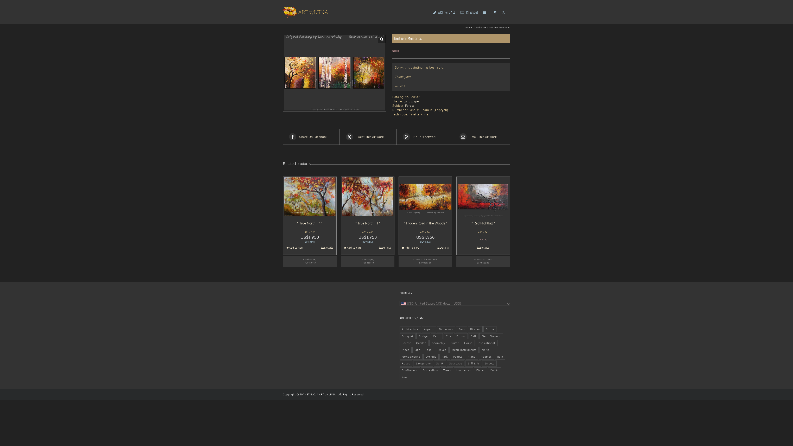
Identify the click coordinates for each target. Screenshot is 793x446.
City (448, 336)
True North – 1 (368, 223)
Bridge (423, 336)
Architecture (410, 329)
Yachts (494, 370)
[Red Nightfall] (483, 197)
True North (309, 262)
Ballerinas (446, 329)
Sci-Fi (440, 363)
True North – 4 (310, 223)
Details (328, 247)
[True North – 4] (309, 197)
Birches (475, 329)
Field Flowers (491, 336)
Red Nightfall (483, 223)
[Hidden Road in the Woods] (425, 197)
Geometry (438, 343)
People (458, 356)
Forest (409, 105)
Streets (489, 363)
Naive (486, 349)
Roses (406, 363)
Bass (461, 329)
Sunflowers (410, 370)
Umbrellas (463, 370)
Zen (404, 377)
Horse (468, 343)
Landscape (411, 101)
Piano (472, 356)
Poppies (486, 356)
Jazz (417, 349)
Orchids (431, 356)
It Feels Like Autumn (425, 259)
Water (480, 370)
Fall (473, 336)
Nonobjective (411, 356)
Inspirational (486, 343)
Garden (421, 343)
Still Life (473, 363)
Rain (500, 356)
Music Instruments (464, 349)
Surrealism (430, 370)
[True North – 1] (367, 197)
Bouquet (407, 336)
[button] (503, 12)
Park (445, 356)
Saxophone (423, 363)
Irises (405, 349)
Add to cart (296, 247)
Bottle (490, 329)
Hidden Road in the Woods (425, 223)
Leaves (441, 349)
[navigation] (455, 303)
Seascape (455, 363)
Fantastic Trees (483, 259)
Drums (460, 336)
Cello (436, 336)
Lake (428, 349)
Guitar (454, 343)
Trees (447, 370)
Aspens (429, 329)
